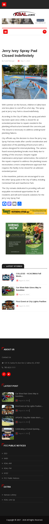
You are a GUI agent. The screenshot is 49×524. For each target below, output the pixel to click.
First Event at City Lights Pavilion (31, 301)
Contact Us (6, 357)
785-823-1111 (9, 367)
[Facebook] (4, 374)
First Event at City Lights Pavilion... (29, 406)
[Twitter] (9, 374)
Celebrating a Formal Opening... (28, 429)
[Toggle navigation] (4, 4)
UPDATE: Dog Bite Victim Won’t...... (29, 418)
